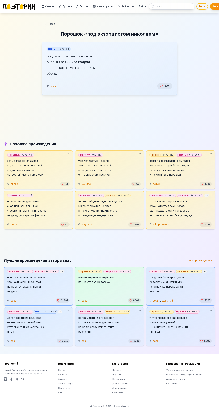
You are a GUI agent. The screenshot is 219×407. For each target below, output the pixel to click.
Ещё (141, 6)
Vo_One (86, 184)
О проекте (64, 388)
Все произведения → (201, 260)
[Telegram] (22, 379)
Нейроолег (127, 6)
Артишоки (117, 392)
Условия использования (179, 370)
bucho (14, 184)
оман (14, 224)
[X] (17, 379)
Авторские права (175, 379)
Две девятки (119, 388)
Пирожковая (163, 195)
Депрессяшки (120, 383)
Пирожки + (162, 155)
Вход (202, 6)
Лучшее (67, 6)
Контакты (171, 383)
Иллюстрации (105, 6)
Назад (51, 23)
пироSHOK (90, 155)
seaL (54, 86)
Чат (60, 392)
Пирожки (117, 370)
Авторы (84, 6)
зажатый (167, 300)
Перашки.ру (21, 155)
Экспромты (118, 379)
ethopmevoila (161, 224)
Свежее (50, 6)
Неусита (87, 224)
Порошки (59, 49)
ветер (156, 184)
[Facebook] (11, 379)
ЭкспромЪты (117, 271)
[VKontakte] (5, 379)
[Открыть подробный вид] (68, 154)
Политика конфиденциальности (184, 374)
